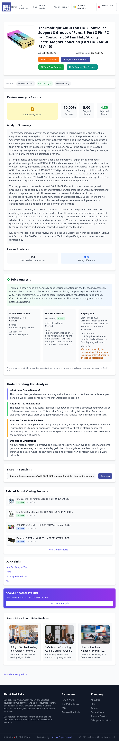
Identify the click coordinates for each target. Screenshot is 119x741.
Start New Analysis (60, 603)
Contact (65, 7)
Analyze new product (16, 674)
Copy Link (105, 476)
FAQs (8, 571)
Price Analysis (45, 83)
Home (14, 7)
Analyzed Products (71, 712)
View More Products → (60, 549)
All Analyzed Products (16, 576)
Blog (35, 7)
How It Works (42, 7)
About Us (95, 699)
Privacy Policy (97, 712)
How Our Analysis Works (17, 567)
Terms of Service (99, 716)
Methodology (62, 83)
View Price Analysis (53, 67)
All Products (23, 7)
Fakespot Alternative (101, 720)
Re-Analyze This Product (83, 67)
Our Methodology (70, 704)
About (56, 7)
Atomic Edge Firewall (62, 737)
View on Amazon (49, 59)
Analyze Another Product (76, 59)
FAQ (64, 708)
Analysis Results (26, 83)
